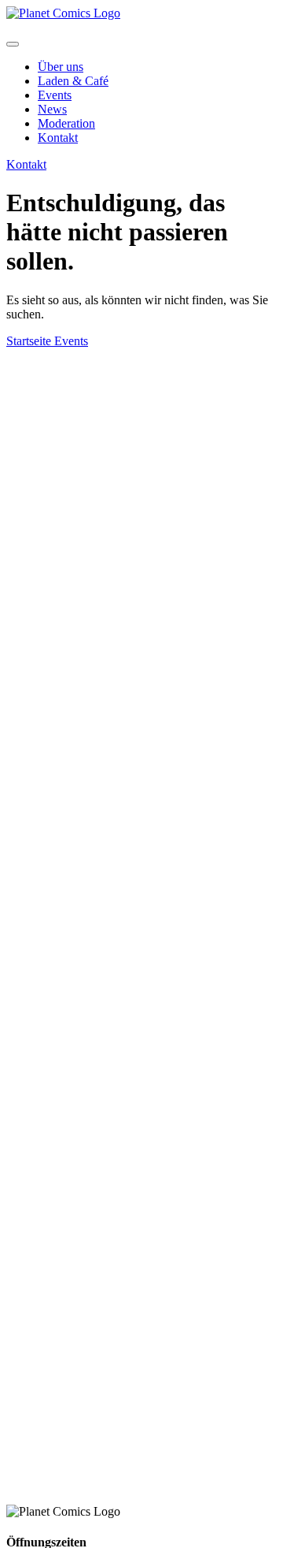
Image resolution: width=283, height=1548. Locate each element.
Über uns (60, 66)
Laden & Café (73, 80)
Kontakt (58, 137)
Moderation (66, 123)
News (52, 109)
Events (55, 95)
